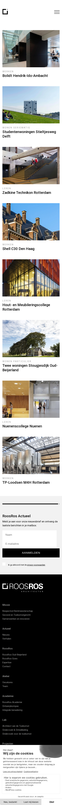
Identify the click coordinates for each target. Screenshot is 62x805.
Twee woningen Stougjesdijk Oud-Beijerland (29, 367)
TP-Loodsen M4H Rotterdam (26, 482)
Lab (4, 719)
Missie (6, 604)
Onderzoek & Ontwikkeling (15, 730)
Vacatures (7, 682)
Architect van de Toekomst (15, 726)
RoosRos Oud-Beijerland (14, 654)
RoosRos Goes (9, 658)
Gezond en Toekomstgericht (16, 615)
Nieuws (6, 634)
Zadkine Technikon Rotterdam (26, 193)
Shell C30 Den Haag (18, 249)
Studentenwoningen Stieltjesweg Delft (29, 134)
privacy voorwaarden (36, 565)
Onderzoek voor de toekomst (16, 733)
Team (5, 686)
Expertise (6, 662)
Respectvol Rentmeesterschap (17, 611)
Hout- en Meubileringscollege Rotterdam (26, 307)
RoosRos (7, 648)
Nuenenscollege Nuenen (22, 426)
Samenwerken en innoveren (16, 618)
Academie (7, 696)
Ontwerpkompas (10, 706)
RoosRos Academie (12, 702)
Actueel (6, 628)
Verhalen (6, 638)
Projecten (7, 743)
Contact (6, 666)
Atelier (5, 676)
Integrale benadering (12, 710)
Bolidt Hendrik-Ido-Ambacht (25, 76)
